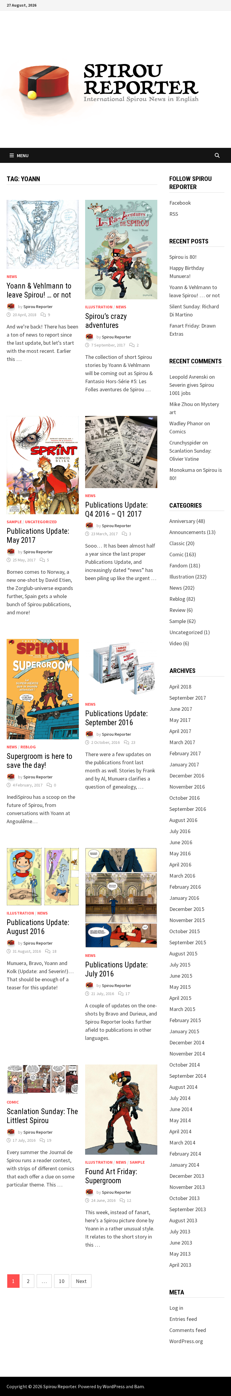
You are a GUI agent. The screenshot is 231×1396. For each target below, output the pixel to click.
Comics (177, 431)
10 (61, 1281)
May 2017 (180, 719)
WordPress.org (186, 1341)
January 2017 (184, 764)
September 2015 (187, 942)
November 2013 (187, 1187)
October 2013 (184, 1198)
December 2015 (186, 909)
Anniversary (182, 521)
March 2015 (182, 1009)
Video (175, 643)
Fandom (178, 565)
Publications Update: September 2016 (116, 718)
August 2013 (183, 1220)
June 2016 (180, 842)
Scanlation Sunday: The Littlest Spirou (42, 1116)
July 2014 (179, 1098)
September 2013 (187, 1209)
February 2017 (185, 753)
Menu (23, 155)
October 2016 (184, 797)
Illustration (98, 307)
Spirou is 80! (183, 256)
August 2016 (183, 820)
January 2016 (184, 897)
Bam (139, 1386)
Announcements (187, 532)
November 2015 (187, 920)
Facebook (180, 202)
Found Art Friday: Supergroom (111, 1176)
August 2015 (183, 953)
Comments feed (187, 1330)
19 (49, 1140)
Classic (177, 543)
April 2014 (180, 1131)
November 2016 (187, 786)
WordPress (114, 1386)
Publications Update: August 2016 (38, 927)
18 (54, 951)
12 (129, 1200)
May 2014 (180, 1120)
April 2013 (180, 1264)
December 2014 (186, 1042)
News (12, 276)
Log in (176, 1307)
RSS (173, 213)
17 (127, 993)
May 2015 (180, 986)
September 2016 (187, 808)
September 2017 (187, 697)
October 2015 (184, 931)
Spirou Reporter (38, 307)
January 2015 (184, 1031)
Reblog (28, 747)
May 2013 (180, 1253)
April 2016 (180, 864)
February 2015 (185, 1020)
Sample (14, 521)
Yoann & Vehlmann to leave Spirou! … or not (39, 290)
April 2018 (180, 686)
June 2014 (180, 1109)
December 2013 (186, 1175)
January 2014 (184, 1164)
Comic (13, 1102)
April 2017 (180, 731)
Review (177, 609)
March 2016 (182, 875)
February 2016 (185, 886)
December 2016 (186, 775)
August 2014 (183, 1086)
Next (81, 1281)
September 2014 (187, 1075)
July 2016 (179, 831)
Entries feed (183, 1318)
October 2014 (184, 1064)
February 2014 (185, 1153)
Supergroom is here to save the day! (39, 761)
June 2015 (180, 975)
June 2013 (180, 1242)
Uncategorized (41, 521)
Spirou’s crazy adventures (106, 321)
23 (133, 742)
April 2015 (180, 997)
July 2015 (179, 964)
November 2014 (187, 1053)
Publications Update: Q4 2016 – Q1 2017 (116, 509)
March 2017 (182, 742)
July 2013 (179, 1231)
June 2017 (180, 708)
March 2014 (182, 1142)
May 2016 (180, 853)
